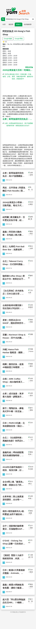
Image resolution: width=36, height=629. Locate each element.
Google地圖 (8, 38)
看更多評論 (29, 67)
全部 (4, 24)
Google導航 (19, 38)
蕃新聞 (11, 24)
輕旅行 (18, 24)
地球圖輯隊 (28, 24)
